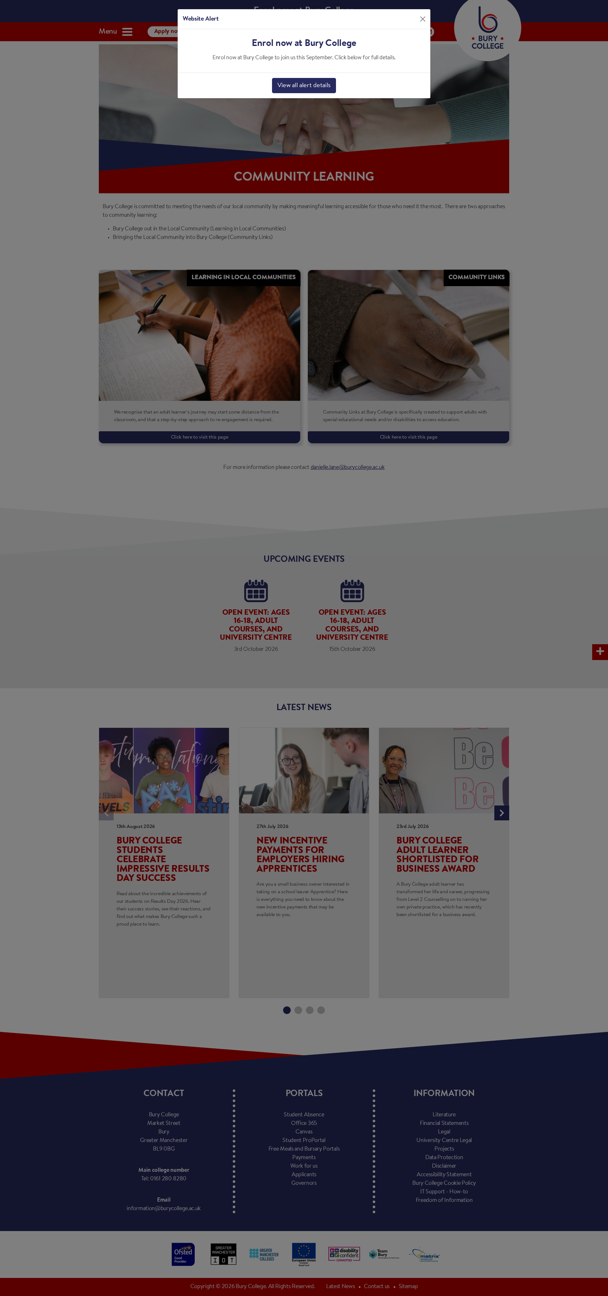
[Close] (423, 19)
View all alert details (304, 85)
